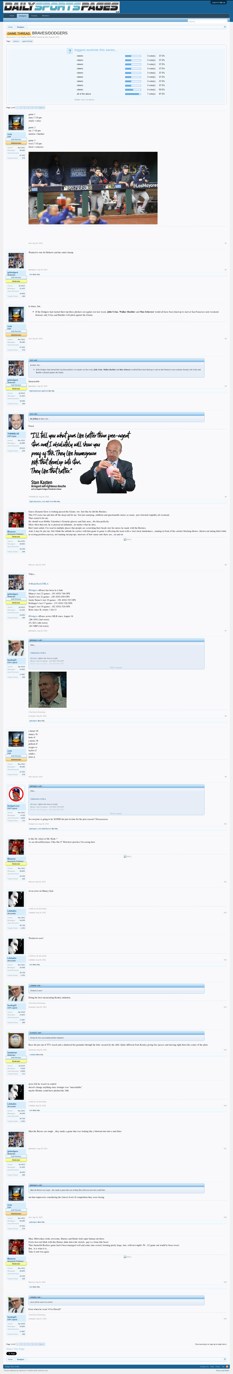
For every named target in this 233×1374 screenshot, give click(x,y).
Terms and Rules (222, 1370)
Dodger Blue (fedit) (12, 1367)
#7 (226, 631)
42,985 (22, 443)
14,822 (22, 669)
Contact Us (204, 1367)
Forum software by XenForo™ (26, 1370)
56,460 (22, 150)
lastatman (12, 1052)
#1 (226, 243)
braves (16, 41)
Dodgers (22, 16)
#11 (225, 882)
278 (23, 158)
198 (23, 296)
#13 (225, 960)
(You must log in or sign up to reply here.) (211, 1344)
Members (45, 16)
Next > (41, 108)
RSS (227, 1366)
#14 (225, 1007)
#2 (226, 270)
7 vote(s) (151, 94)
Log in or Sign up (218, 2)
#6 (226, 565)
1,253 (23, 928)
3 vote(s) (151, 56)
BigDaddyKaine (35, 391)
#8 (226, 716)
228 (23, 451)
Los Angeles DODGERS (26, 37)
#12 (225, 913)
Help (212, 1367)
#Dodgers (33, 590)
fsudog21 (11, 660)
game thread (27, 41)
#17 (225, 1148)
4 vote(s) (151, 89)
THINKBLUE (13, 434)
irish (46, 37)
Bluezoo (11, 531)
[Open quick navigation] (225, 27)
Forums (34, 16)
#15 (225, 1050)
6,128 (23, 815)
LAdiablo (11, 911)
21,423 (22, 288)
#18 (225, 1217)
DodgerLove (13, 806)
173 (23, 821)
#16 (225, 1106)
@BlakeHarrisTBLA (39, 583)
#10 (225, 824)
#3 (226, 339)
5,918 (23, 1068)
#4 (226, 386)
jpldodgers (12, 272)
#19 (225, 1282)
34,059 (22, 920)
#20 (225, 1319)
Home (12, 16)
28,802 (22, 544)
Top (223, 1367)
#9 (226, 777)
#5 (226, 497)
